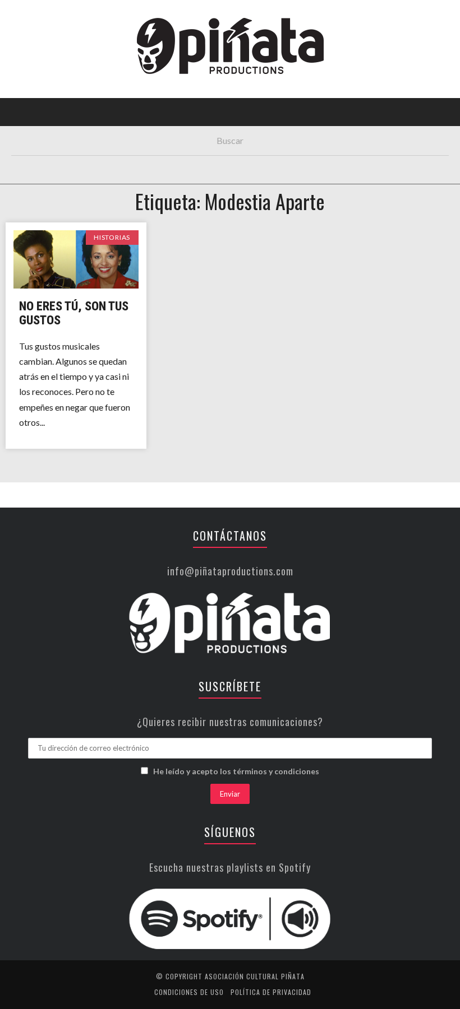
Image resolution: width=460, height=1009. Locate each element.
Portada (33, 74)
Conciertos (39, 97)
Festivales (37, 120)
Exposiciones (42, 166)
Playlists (35, 143)
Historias (35, 189)
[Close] (17, 17)
